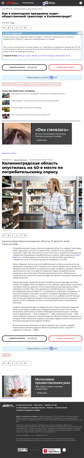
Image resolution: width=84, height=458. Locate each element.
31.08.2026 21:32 (7, 160)
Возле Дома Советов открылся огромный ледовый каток (30, 115)
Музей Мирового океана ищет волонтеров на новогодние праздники (35, 101)
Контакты (50, 408)
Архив (12, 23)
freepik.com (6, 230)
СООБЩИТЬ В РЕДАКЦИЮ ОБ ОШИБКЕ (28, 410)
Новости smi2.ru (9, 153)
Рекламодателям (61, 408)
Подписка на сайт (50, 405)
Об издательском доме (24, 405)
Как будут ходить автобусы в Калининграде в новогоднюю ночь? (44, 56)
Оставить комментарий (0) (65, 67)
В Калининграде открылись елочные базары (26, 108)
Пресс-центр (38, 405)
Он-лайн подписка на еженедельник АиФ (30, 408)
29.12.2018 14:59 (7, 9)
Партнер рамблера (35, 449)
